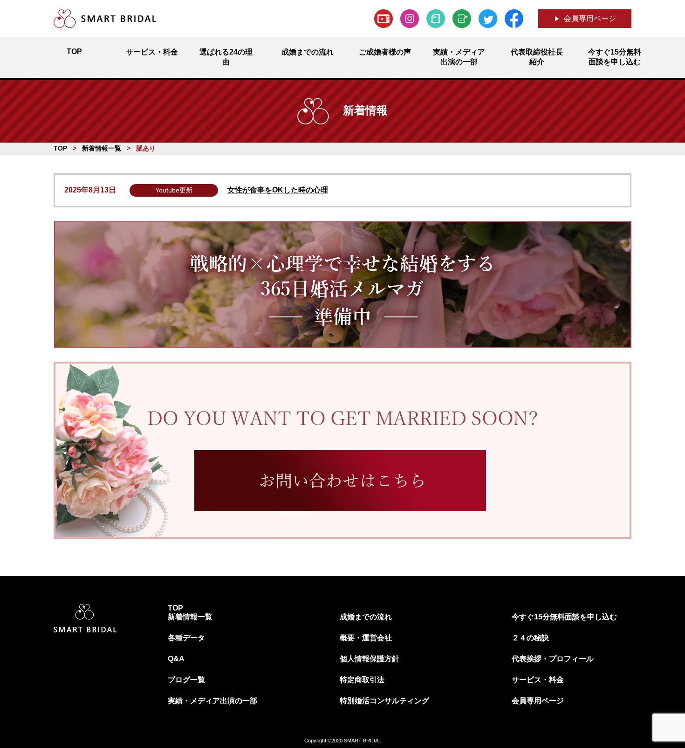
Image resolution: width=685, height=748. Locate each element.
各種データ (186, 638)
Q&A (176, 659)
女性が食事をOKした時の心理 (277, 190)
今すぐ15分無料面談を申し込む (564, 617)
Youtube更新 (173, 190)
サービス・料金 (538, 680)
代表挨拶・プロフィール (553, 659)
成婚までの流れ (366, 617)
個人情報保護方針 (369, 659)
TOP (175, 608)
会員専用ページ (590, 18)
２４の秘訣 (530, 638)
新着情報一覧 (190, 617)
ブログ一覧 (186, 680)
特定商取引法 (362, 680)
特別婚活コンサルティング (384, 701)
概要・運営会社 (366, 638)
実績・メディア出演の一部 (212, 701)
